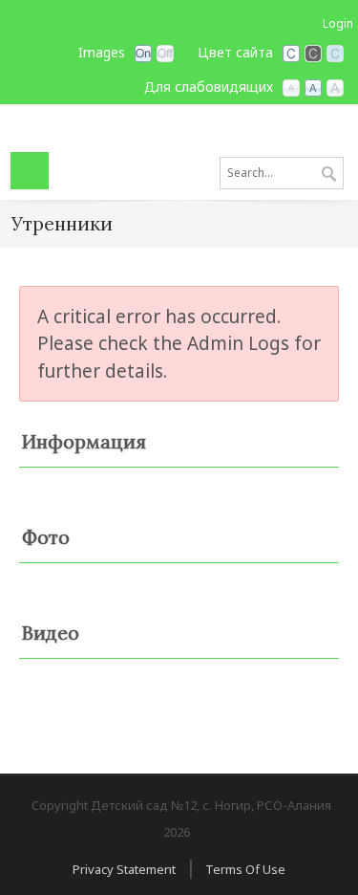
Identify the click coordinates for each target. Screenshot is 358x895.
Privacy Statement (124, 869)
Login (338, 23)
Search (329, 175)
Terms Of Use (245, 869)
